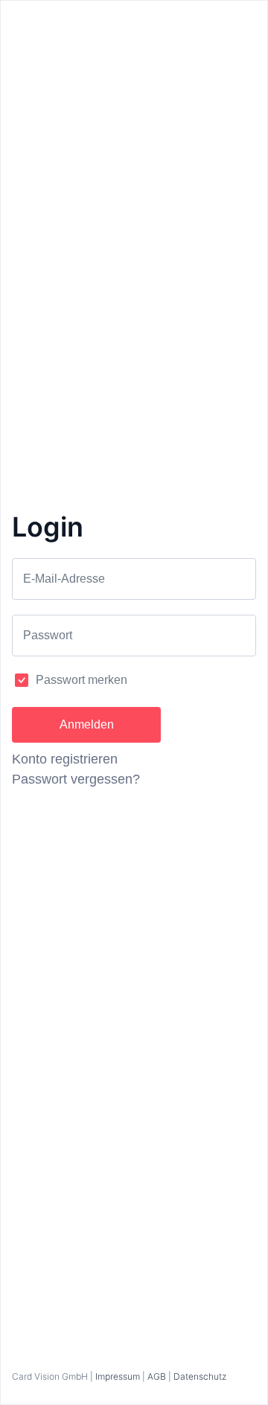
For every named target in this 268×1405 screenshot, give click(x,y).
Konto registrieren (65, 759)
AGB (156, 1376)
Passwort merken (81, 679)
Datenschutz (199, 1376)
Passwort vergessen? (76, 779)
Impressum (117, 1376)
